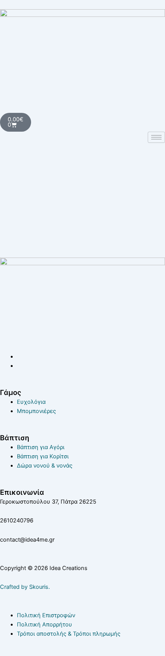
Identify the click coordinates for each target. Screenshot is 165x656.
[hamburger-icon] (156, 137)
